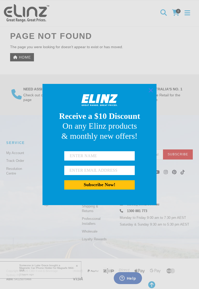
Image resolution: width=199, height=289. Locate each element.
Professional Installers (91, 221)
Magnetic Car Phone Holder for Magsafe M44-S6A (47, 269)
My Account (15, 153)
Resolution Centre (14, 171)
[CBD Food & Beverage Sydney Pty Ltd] (28, 13)
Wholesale (89, 231)
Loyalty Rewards (94, 239)
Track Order (15, 161)
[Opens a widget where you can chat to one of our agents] (127, 278)
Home (24, 57)
